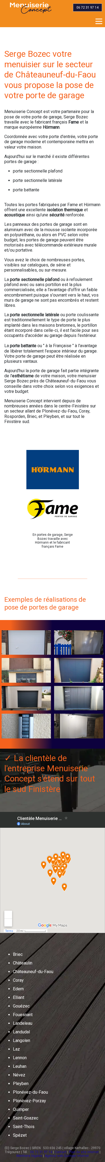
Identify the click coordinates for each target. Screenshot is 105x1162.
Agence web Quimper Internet (67, 1156)
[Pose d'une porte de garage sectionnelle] (26, 642)
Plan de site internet (84, 1152)
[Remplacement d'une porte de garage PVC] (26, 670)
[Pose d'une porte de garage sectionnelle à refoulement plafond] (26, 698)
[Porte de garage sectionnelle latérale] (78, 726)
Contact (60, 1152)
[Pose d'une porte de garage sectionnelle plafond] (78, 698)
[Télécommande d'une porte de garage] (26, 726)
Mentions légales (29, 1156)
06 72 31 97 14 (41, 1152)
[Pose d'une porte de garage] (78, 642)
